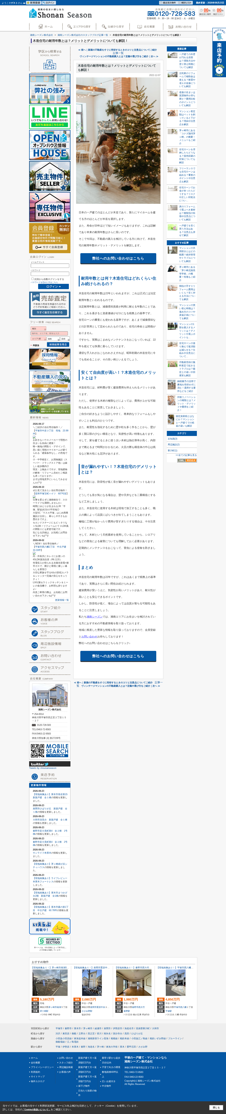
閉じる (216, 1107)
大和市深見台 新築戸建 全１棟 (50, 819)
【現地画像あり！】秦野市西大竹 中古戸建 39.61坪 (143, 967)
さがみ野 (142, 1046)
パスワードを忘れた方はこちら (44, 282)
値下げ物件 (84, 1086)
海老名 (91, 1046)
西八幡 (183, 1007)
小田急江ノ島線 (139, 1038)
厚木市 (77, 1028)
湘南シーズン (95, 616)
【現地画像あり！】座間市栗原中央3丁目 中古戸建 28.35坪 (105, 967)
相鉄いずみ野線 (158, 1038)
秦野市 (135, 1007)
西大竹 (141, 1007)
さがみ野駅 (87, 1011)
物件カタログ (38, 1081)
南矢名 (107, 1033)
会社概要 (35, 1062)
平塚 (58, 1046)
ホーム (34, 1058)
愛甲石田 (131, 1046)
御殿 (74, 1033)
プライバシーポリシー (42, 1067)
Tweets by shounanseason (42, 768)
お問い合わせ (89, 636)
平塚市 (177, 1007)
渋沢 (58, 1033)
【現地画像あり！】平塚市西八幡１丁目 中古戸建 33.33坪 (189, 967)
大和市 (155, 1028)
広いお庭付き (109, 1081)
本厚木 (75, 1046)
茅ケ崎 (100, 1046)
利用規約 (35, 1072)
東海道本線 (79, 1038)
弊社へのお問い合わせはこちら (118, 258)
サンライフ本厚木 (42, 852)
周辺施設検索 (66, 1067)
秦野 (83, 1046)
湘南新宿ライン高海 (98, 1038)
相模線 (114, 1038)
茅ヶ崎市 (52, 1007)
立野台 (82, 1033)
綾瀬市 (98, 1028)
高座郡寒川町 (143, 1028)
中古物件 (106, 1086)
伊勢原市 (117, 1028)
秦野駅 (127, 1011)
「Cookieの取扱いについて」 (36, 1109)
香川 (99, 1033)
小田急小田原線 (64, 1038)
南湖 (59, 1007)
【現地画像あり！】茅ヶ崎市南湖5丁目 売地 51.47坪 (59, 967)
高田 (126, 1033)
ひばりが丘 (137, 1033)
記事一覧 (118, 53)
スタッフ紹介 (66, 1062)
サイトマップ (38, 1076)
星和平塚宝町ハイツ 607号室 (50, 493)
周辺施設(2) (174, 444)
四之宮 (91, 1033)
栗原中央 (101, 1007)
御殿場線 (60, 1041)
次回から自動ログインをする (49, 279)
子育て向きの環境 (111, 1067)
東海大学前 (112, 1046)
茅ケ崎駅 (44, 1011)
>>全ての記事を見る (186, 455)
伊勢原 (66, 1046)
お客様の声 (65, 1072)
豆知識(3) (172, 438)
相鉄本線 (124, 1038)
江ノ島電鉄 (73, 1041)
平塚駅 (168, 1011)
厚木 (122, 1046)
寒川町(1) (172, 450)
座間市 (93, 1007)
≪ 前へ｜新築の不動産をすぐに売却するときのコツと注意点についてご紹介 (117, 49)
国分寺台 (117, 1033)
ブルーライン (175, 1038)
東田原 (66, 1033)
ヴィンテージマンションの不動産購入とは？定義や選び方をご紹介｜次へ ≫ (119, 56)
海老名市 (129, 1028)
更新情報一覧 (62, 600)
